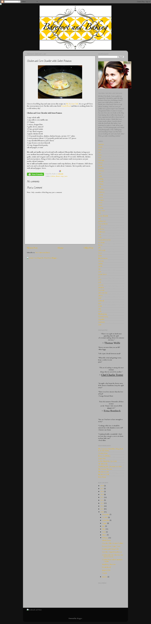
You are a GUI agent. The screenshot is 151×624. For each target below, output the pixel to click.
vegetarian (101, 322)
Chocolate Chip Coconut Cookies (112, 543)
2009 (102, 512)
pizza (99, 280)
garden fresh (102, 221)
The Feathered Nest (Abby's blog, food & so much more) (110, 450)
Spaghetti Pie (106, 570)
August (104, 523)
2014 (102, 497)
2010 (102, 509)
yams (65, 176)
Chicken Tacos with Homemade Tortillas (112, 560)
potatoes (100, 285)
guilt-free (101, 229)
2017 (102, 489)
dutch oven (101, 211)
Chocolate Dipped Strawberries (112, 552)
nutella (100, 266)
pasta (99, 272)
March (104, 535)
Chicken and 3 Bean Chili (110, 549)
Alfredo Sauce (106, 540)
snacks (100, 306)
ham (99, 235)
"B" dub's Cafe (102, 464)
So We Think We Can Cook (107, 461)
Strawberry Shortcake (109, 564)
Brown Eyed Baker (104, 456)
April (104, 532)
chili (99, 187)
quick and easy (102, 293)
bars (99, 152)
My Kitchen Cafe (72, 104)
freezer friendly (103, 216)
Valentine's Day (103, 317)
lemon (100, 253)
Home (60, 247)
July (103, 526)
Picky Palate (102, 477)
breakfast (101, 168)
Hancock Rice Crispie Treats (111, 546)
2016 (102, 492)
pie (99, 277)
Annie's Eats (102, 459)
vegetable (101, 319)
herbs (99, 237)
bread (100, 165)
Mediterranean (103, 258)
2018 (102, 486)
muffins (100, 264)
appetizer (101, 144)
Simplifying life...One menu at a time (110, 466)
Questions (101, 290)
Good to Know (103, 224)
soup (62, 176)
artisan (100, 147)
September (106, 520)
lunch (99, 256)
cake (99, 173)
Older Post (88, 247)
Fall (99, 213)
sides (99, 303)
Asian (100, 150)
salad (99, 298)
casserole (101, 181)
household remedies (104, 240)
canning (100, 179)
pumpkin (101, 287)
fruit (99, 219)
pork (99, 282)
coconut (100, 195)
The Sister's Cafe (103, 472)
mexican (100, 261)
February (105, 538)
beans (100, 155)
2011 (102, 506)
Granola (104, 573)
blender (100, 163)
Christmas (101, 192)
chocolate (101, 189)
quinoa (100, 295)
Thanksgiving (102, 314)
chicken (52, 176)
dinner (58, 176)
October (105, 517)
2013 (102, 500)
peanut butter (102, 274)
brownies (101, 171)
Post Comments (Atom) (42, 253)
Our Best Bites (102, 453)
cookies (100, 197)
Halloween (101, 232)
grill (99, 227)
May (104, 529)
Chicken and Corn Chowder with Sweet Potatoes (112, 556)
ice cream (101, 242)
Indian (100, 245)
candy (100, 176)
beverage (101, 160)
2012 (102, 503)
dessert (100, 203)
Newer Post (32, 247)
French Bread (66, 106)
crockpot (101, 200)
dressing (100, 208)
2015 (102, 495)
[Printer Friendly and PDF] (35, 175)
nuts (99, 269)
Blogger (79, 618)
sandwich (101, 301)
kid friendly (101, 250)
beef (99, 158)
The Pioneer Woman (105, 469)
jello (99, 248)
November (106, 515)
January (105, 577)
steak (99, 311)
